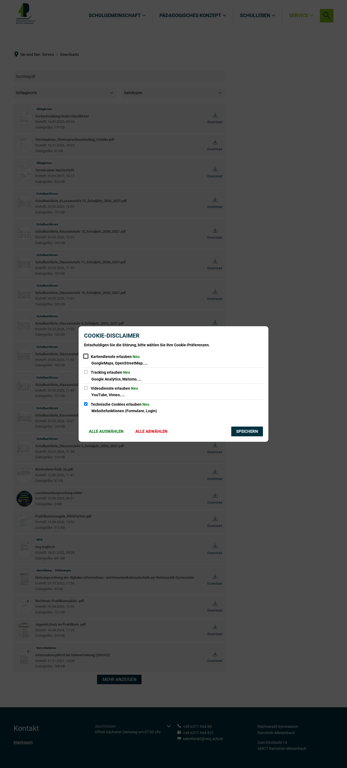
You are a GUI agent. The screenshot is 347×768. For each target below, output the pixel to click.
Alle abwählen (151, 431)
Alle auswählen (106, 431)
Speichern (247, 431)
